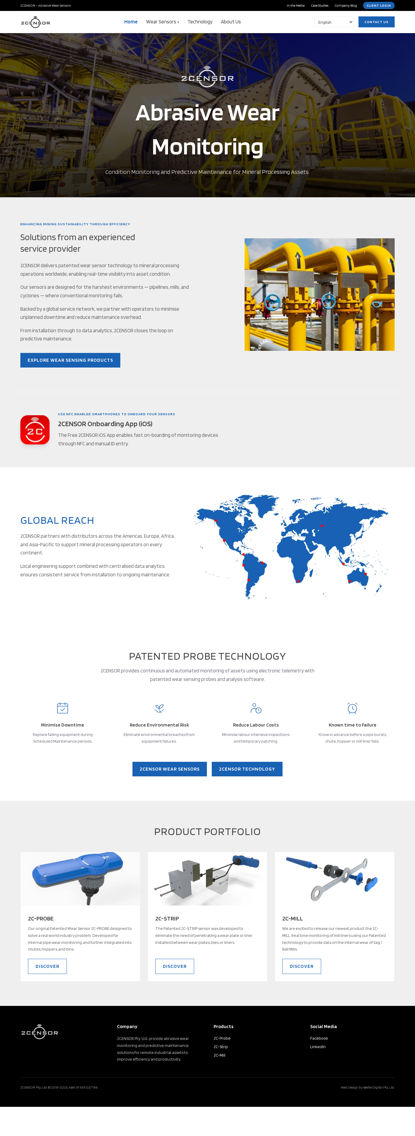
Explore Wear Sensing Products (70, 360)
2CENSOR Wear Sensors (170, 769)
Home (131, 22)
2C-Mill (219, 1055)
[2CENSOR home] (35, 22)
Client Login (379, 5)
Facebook (319, 1038)
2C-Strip (221, 1046)
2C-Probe (222, 1038)
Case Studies (319, 5)
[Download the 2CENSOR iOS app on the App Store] (35, 429)
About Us (231, 22)
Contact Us (377, 21)
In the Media (296, 5)
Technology (199, 22)
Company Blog (345, 5)
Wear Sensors (162, 22)
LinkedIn (318, 1046)
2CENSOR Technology (247, 769)
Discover (47, 966)
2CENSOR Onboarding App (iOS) (105, 423)
